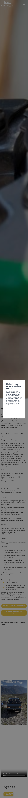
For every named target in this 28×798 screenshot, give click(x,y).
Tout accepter (14, 408)
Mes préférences (14, 414)
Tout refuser (14, 411)
